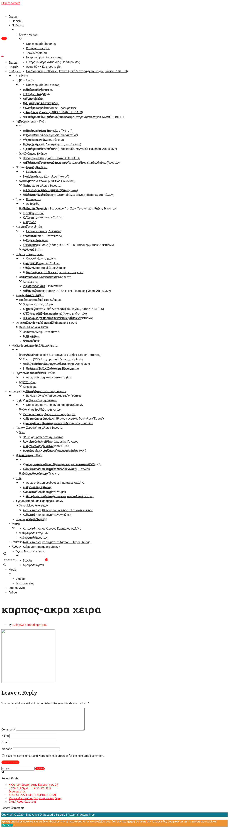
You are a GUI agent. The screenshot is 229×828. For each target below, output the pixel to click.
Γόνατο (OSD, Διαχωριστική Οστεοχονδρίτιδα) (53, 359)
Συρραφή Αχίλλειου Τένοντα (44, 427)
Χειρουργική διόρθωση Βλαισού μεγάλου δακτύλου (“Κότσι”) (65, 418)
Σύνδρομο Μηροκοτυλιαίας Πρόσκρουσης (53, 62)
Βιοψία (27, 560)
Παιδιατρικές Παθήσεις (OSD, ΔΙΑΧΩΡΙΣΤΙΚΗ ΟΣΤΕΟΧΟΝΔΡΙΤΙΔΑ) (65, 162)
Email (4, 742)
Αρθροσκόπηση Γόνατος (42, 400)
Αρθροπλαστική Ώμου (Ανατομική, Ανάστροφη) (53, 496)
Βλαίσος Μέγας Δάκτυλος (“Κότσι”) (46, 176)
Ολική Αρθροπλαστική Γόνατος (46, 391)
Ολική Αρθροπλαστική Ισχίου (42, 409)
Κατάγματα (33, 171)
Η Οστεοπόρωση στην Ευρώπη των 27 (33, 784)
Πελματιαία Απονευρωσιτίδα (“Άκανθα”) (52, 135)
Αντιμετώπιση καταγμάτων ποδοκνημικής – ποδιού (56, 469)
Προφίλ (17, 21)
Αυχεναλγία (30, 309)
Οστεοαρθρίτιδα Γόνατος (42, 85)
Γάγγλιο (28, 268)
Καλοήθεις (29, 382)
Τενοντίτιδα (34, 226)
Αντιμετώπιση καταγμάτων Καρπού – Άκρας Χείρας (56, 542)
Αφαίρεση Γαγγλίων (35, 533)
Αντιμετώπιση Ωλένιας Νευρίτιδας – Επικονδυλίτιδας (58, 510)
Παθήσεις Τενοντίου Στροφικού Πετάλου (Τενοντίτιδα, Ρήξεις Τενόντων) (70, 208)
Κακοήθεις (29, 386)
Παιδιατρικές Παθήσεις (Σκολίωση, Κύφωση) (55, 272)
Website (6, 749)
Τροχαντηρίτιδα (36, 53)
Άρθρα (16, 546)
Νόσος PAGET (32, 341)
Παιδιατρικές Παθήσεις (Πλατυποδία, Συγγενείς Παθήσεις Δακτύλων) (71, 149)
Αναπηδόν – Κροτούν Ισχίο (43, 66)
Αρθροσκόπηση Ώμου (36, 487)
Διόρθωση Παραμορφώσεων (44, 501)
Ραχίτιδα (29, 336)
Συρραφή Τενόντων (35, 537)
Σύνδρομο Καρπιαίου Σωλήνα (44, 217)
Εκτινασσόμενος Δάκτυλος (44, 231)
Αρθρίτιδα (32, 203)
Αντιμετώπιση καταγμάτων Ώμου (44, 492)
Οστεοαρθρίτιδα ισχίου (41, 44)
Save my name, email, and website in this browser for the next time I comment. (55, 755)
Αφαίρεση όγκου (33, 565)
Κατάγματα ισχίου (38, 48)
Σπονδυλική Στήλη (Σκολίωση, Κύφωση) (48, 368)
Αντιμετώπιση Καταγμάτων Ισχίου (48, 377)
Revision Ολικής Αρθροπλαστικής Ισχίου (49, 414)
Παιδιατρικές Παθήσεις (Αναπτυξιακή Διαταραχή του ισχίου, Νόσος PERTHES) (77, 71)
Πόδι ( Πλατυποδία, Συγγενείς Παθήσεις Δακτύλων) (56, 364)
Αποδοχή (7, 825)
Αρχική (13, 16)
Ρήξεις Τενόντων (34, 286)
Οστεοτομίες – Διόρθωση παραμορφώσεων (54, 404)
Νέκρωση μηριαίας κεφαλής (44, 57)
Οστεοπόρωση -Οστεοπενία (41, 332)
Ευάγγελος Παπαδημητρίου (29, 625)
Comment (8, 729)
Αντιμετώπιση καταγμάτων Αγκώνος (47, 515)
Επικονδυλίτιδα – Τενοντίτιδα (42, 236)
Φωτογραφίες (25, 583)
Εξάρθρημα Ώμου (33, 213)
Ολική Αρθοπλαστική (22, 801)
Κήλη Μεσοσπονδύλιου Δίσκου (46, 268)
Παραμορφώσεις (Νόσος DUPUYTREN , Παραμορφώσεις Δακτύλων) (70, 245)
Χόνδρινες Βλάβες (35, 153)
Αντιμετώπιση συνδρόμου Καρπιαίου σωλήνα (55, 482)
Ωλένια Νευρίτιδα (34, 240)
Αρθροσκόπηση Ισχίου (37, 418)
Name (5, 735)
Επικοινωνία (17, 588)
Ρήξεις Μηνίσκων (34, 135)
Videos (20, 578)
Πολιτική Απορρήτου (81, 814)
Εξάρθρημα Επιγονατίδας (39, 149)
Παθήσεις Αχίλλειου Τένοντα (41, 185)
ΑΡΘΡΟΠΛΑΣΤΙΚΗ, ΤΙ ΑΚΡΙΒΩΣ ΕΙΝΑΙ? (33, 795)
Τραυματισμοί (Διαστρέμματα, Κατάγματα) (53, 144)
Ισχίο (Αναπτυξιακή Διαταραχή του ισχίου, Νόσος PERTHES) (65, 309)
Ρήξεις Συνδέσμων (35, 140)
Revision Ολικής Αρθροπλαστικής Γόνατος (54, 395)
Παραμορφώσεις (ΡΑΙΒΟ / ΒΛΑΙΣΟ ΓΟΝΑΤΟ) (51, 158)
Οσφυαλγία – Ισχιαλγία (41, 258)
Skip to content (10, 3)
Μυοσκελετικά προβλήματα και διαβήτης (35, 798)
